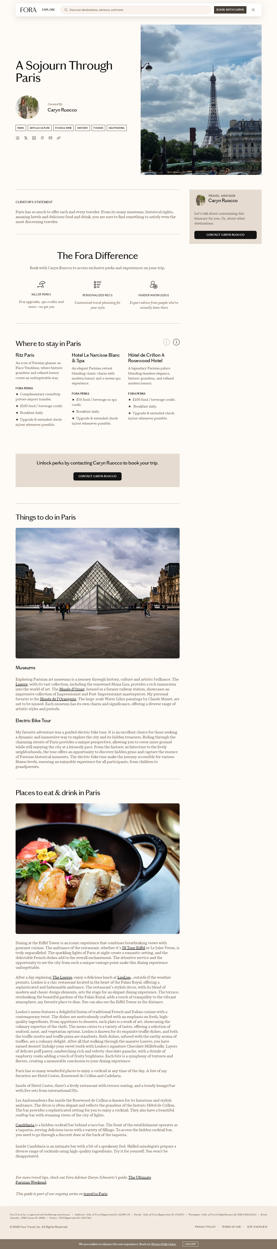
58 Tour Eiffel (133, 947)
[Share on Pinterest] (42, 138)
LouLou (124, 977)
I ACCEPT (190, 1244)
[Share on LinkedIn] (34, 138)
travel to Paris (95, 1193)
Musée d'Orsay (71, 689)
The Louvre (62, 977)
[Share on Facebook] (18, 138)
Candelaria (25, 1125)
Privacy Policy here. (163, 1244)
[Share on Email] (50, 138)
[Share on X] (26, 138)
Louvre (22, 684)
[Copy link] (59, 138)
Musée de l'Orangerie (58, 699)
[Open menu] (253, 9)
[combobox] (138, 9)
